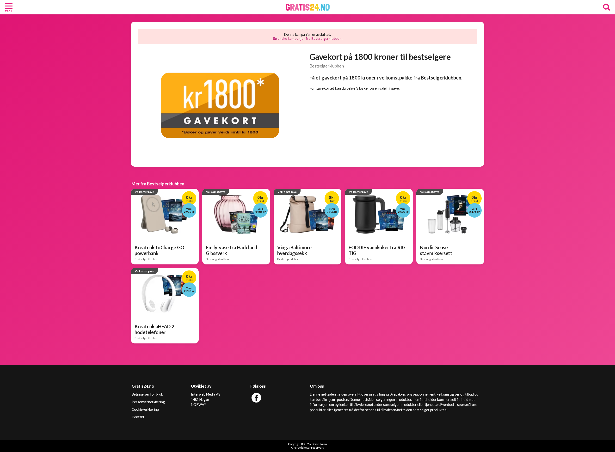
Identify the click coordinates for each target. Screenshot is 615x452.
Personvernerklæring (148, 402)
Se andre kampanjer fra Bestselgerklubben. (307, 39)
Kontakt (138, 417)
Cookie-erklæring (145, 409)
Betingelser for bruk (147, 394)
